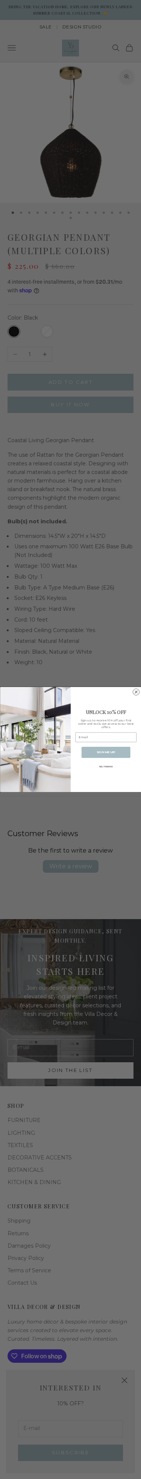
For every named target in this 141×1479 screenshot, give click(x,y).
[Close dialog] (136, 692)
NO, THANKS (105, 766)
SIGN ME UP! (105, 752)
